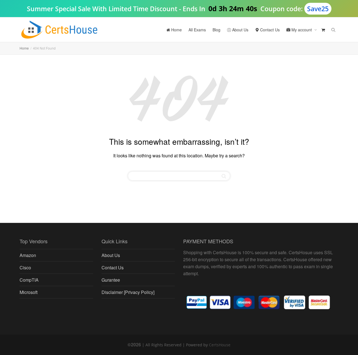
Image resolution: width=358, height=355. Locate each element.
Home (176, 29)
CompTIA (29, 280)
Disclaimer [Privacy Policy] (128, 292)
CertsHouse (219, 344)
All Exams (197, 29)
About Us (239, 29)
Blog (216, 29)
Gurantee (111, 280)
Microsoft (28, 292)
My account (301, 29)
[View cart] (323, 29)
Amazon (28, 255)
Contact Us (269, 29)
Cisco (25, 267)
